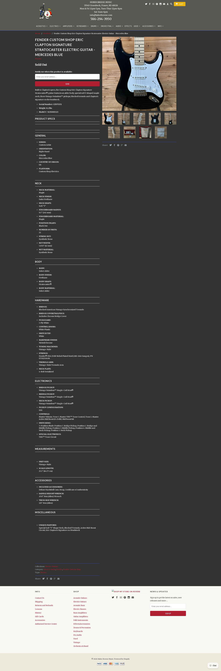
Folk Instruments (80, 620)
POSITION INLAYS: (47, 223)
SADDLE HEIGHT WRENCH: (51, 493)
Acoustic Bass (79, 605)
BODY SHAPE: (45, 281)
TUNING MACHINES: (48, 346)
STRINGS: (43, 353)
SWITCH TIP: (45, 333)
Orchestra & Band (80, 646)
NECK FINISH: (45, 196)
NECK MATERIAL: (47, 190)
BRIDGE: (43, 307)
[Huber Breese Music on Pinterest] (157, 4)
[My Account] (168, 4)
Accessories (148, 26)
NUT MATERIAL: (46, 249)
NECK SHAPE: (45, 203)
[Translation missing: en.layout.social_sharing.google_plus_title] (54, 579)
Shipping (39, 602)
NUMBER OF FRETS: (48, 230)
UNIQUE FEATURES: (48, 525)
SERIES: (42, 142)
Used (137, 26)
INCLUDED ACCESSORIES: (51, 487)
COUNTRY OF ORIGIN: (49, 162)
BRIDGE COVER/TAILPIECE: (52, 313)
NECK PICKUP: (46, 401)
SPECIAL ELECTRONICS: (50, 434)
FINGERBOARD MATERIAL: (51, 216)
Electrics (55, 26)
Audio (119, 26)
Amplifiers (68, 26)
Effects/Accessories (81, 624)
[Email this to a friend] (57, 579)
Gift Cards (39, 616)
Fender (38, 59)
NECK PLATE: (45, 369)
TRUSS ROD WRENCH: (49, 500)
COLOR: (42, 155)
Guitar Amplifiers (80, 616)
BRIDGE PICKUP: (47, 387)
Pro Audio (77, 635)
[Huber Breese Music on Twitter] (146, 4)
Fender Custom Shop (72, 569)
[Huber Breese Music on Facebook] (150, 4)
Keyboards (83, 26)
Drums (94, 26)
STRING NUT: (45, 236)
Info (160, 26)
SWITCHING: (45, 423)
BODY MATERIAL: (47, 288)
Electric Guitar (50, 569)
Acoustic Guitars (80, 598)
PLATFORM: (44, 168)
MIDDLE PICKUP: (47, 394)
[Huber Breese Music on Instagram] (160, 4)
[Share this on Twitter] (43, 578)
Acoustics (41, 26)
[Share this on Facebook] (46, 579)
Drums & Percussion (82, 628)
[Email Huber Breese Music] (164, 4)
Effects (128, 26)
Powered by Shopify (122, 659)
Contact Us (39, 598)
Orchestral (107, 26)
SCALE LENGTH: (46, 468)
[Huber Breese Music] (44, 11)
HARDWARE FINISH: (48, 340)
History (38, 613)
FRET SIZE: (44, 461)
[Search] (171, 4)
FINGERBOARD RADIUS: (50, 210)
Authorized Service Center (46, 624)
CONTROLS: (44, 414)
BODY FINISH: (45, 275)
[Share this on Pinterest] (50, 579)
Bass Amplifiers (80, 613)
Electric (43, 572)
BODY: (42, 268)
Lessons (38, 609)
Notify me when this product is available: (53, 72)
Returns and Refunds (44, 605)
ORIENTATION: (46, 149)
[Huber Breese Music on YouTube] (153, 4)
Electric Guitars (51, 566)
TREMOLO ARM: (46, 362)
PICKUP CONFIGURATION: (51, 407)
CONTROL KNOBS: (47, 327)
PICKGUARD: (45, 320)
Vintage (76, 642)
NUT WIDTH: (45, 243)
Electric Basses (79, 609)
